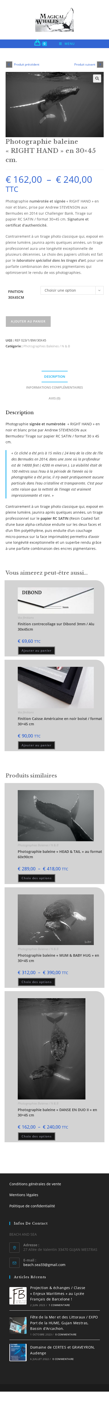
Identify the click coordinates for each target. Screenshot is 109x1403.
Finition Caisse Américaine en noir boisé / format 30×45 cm (60, 721)
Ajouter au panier (28, 321)
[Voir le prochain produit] (100, 64)
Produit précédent (26, 64)
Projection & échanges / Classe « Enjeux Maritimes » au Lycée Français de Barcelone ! (57, 1293)
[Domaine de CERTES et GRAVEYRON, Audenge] (18, 1352)
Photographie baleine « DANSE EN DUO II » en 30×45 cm (57, 1112)
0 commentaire (66, 1334)
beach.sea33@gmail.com (44, 1264)
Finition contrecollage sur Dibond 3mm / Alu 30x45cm (56, 627)
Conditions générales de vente (35, 1183)
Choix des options (37, 878)
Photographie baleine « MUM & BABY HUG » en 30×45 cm (58, 958)
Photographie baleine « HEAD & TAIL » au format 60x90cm (60, 854)
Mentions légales (23, 1194)
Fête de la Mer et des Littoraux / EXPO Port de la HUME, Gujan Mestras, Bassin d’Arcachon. (64, 1323)
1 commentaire (59, 1305)
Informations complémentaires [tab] (54, 387)
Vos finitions (26, 617)
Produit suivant (84, 64)
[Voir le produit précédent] (9, 64)
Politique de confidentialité (32, 1206)
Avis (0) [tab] (54, 398)
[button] (97, 78)
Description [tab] (54, 376)
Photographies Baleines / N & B (46, 346)
